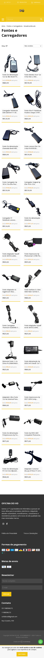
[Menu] (3, 19)
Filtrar (4, 46)
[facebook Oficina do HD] (6, 524)
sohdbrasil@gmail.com (9, 617)
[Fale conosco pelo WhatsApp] (40, 641)
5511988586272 (7, 608)
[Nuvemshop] (22, 642)
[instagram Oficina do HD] (3, 524)
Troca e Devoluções (31, 533)
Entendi (22, 654)
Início (3, 26)
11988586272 (6, 612)
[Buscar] (41, 19)
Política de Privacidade (9, 533)
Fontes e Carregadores (15, 26)
